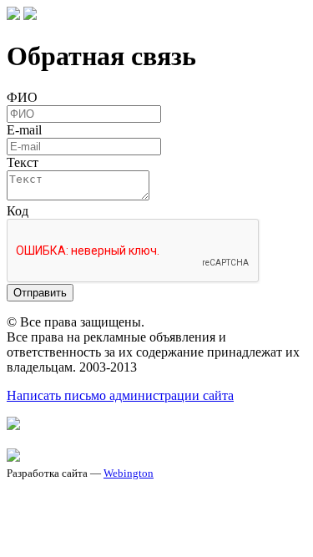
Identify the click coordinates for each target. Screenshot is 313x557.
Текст (22, 162)
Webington (128, 473)
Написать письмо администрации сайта (120, 395)
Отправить (40, 292)
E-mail (24, 130)
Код (17, 211)
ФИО (22, 97)
